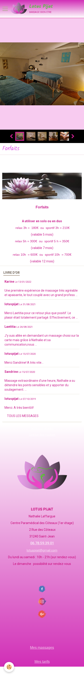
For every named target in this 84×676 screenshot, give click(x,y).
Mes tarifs (42, 662)
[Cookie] (9, 667)
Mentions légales (42, 428)
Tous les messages (23, 416)
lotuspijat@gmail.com (42, 550)
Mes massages (42, 647)
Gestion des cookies (42, 434)
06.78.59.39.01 (42, 543)
